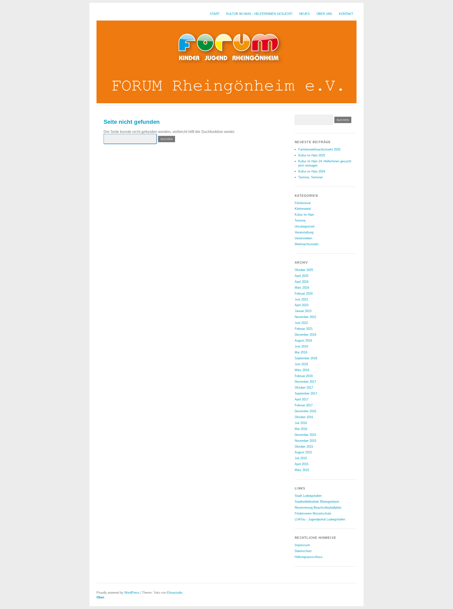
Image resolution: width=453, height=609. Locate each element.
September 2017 (306, 393)
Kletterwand (303, 208)
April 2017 (301, 399)
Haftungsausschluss (309, 557)
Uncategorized (304, 226)
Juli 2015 (301, 458)
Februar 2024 (304, 293)
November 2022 (305, 317)
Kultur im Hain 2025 (311, 155)
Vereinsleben (303, 238)
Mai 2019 (301, 352)
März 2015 (302, 470)
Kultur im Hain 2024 (311, 171)
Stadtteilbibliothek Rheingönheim (317, 501)
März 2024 (302, 287)
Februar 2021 (304, 328)
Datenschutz (303, 551)
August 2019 (303, 340)
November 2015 (305, 440)
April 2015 (301, 464)
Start (215, 14)
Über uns (324, 14)
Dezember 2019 (305, 334)
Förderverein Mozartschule (313, 513)
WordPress (131, 592)
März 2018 (302, 370)
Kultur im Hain (304, 214)
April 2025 (301, 276)
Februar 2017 (304, 405)
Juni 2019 (301, 346)
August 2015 (303, 452)
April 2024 (301, 281)
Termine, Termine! (310, 177)
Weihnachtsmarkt (307, 244)
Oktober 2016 (304, 417)
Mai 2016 (301, 429)
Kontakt (346, 14)
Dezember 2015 (305, 435)
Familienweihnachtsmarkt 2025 (319, 149)
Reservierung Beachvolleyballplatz (318, 507)
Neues (304, 14)
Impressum (302, 545)
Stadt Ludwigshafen (308, 495)
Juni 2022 (301, 323)
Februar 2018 (304, 376)
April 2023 (301, 305)
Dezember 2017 (305, 381)
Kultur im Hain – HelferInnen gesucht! (259, 14)
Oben (100, 597)
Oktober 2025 (304, 270)
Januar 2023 (303, 311)
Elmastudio (174, 592)
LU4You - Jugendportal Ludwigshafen (320, 519)
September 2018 (306, 358)
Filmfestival (302, 203)
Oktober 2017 (304, 387)
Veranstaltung (304, 232)
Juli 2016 (301, 423)
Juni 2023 (301, 299)
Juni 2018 (301, 364)
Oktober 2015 (304, 446)
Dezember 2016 (305, 411)
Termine (300, 220)
